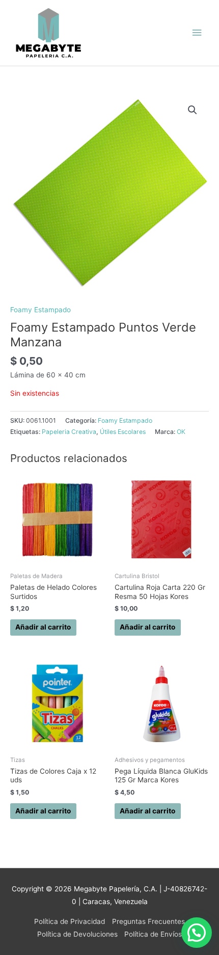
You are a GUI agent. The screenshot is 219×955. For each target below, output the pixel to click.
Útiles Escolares (123, 431)
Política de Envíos (153, 934)
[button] (192, 110)
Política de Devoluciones (77, 934)
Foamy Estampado (40, 310)
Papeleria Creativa (69, 431)
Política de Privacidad (69, 921)
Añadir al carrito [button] (43, 627)
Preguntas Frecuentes (148, 921)
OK (181, 431)
